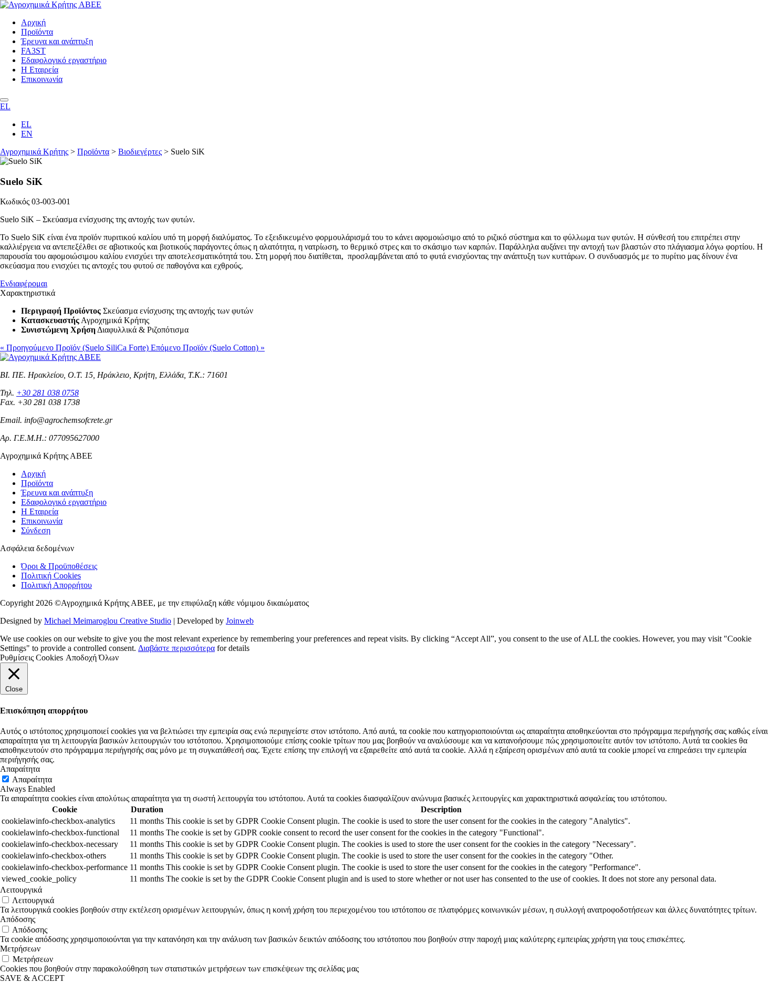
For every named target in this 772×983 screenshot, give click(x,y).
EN (27, 133)
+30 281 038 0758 (47, 392)
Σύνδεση (35, 530)
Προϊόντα (37, 31)
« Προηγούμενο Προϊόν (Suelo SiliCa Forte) (75, 347)
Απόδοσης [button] (17, 919)
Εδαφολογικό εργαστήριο (64, 60)
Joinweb (240, 620)
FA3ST (33, 50)
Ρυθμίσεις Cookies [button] (31, 657)
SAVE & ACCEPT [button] (32, 978)
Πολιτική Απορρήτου (56, 585)
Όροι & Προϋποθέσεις (59, 566)
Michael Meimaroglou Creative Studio (107, 620)
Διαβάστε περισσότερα (176, 648)
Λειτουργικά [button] (21, 889)
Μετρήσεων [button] (20, 948)
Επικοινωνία (41, 79)
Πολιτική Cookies (51, 575)
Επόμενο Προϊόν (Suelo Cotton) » (208, 347)
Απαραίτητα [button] (20, 768)
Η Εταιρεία (39, 69)
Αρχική (33, 22)
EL (5, 106)
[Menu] (4, 99)
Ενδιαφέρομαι (23, 283)
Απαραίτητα (32, 779)
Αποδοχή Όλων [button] (92, 657)
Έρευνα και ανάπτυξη (57, 41)
